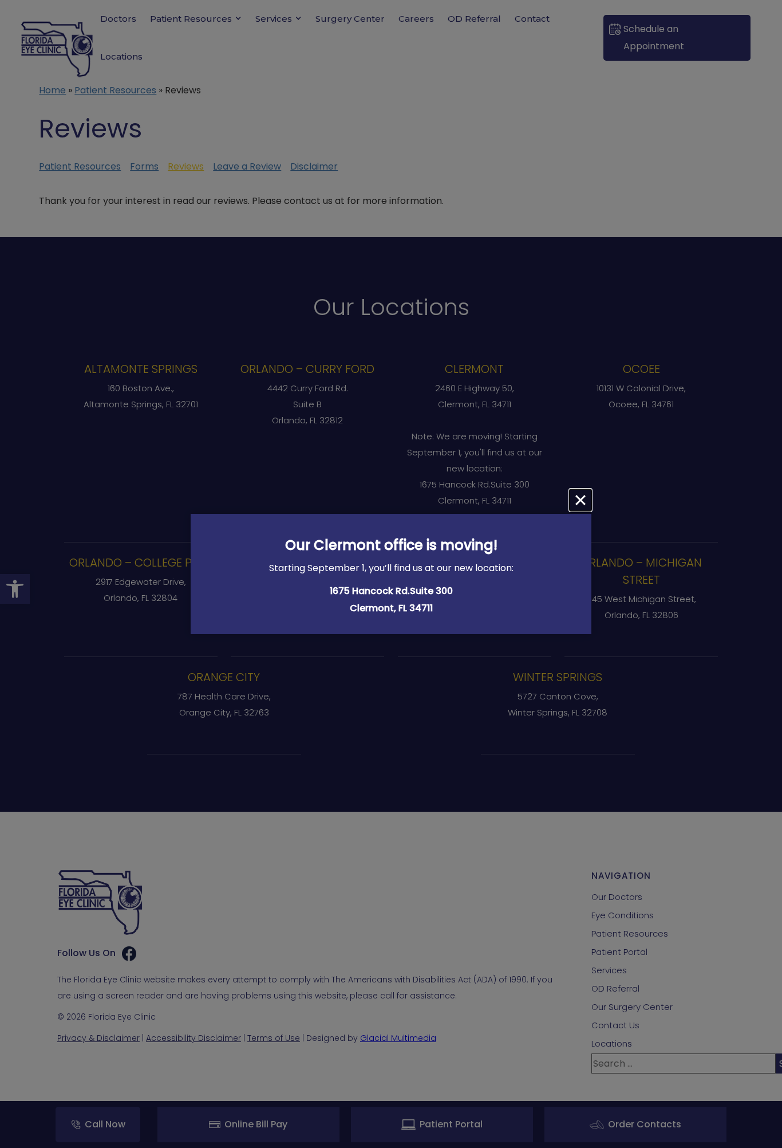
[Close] (580, 500)
